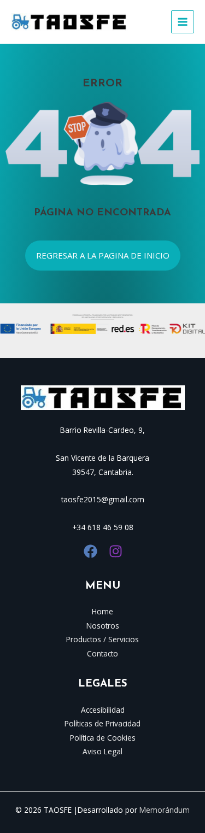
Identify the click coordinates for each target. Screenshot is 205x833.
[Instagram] (115, 551)
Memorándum (164, 810)
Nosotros (102, 625)
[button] (102, 255)
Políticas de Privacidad (102, 723)
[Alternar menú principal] (183, 22)
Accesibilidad (103, 710)
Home (102, 611)
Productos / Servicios (102, 639)
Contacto (102, 653)
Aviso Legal (102, 751)
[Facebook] (90, 551)
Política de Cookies (103, 737)
